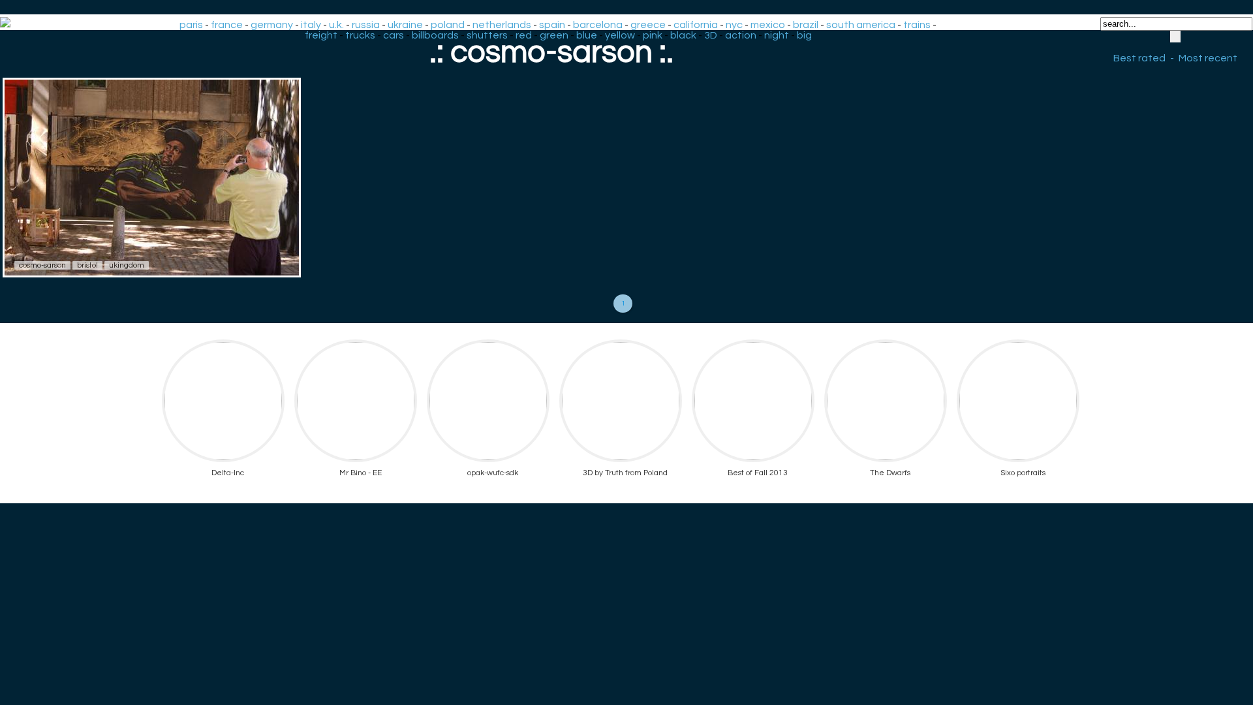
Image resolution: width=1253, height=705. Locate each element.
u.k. (336, 25)
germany (272, 25)
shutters (487, 35)
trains (917, 25)
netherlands (501, 25)
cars (393, 35)
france (227, 25)
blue (586, 35)
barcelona (598, 25)
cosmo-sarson (42, 265)
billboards (435, 35)
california (695, 25)
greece (648, 25)
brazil (805, 25)
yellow (620, 35)
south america (860, 25)
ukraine (405, 25)
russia (366, 25)
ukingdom (126, 265)
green (554, 35)
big (804, 35)
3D (710, 35)
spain (552, 25)
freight (321, 35)
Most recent (1208, 58)
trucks (360, 35)
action (740, 35)
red (524, 35)
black (683, 35)
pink (652, 35)
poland (448, 25)
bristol (87, 265)
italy (311, 25)
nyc (734, 25)
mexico (767, 25)
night (776, 35)
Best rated (1139, 58)
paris (191, 25)
